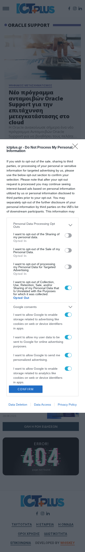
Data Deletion (17, 404)
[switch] (68, 235)
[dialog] (42, 276)
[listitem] (42, 225)
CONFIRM (26, 389)
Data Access (42, 404)
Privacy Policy (67, 404)
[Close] (76, 148)
